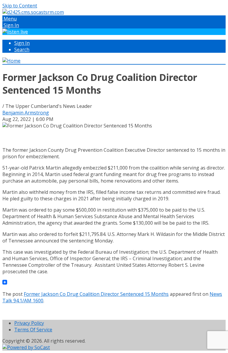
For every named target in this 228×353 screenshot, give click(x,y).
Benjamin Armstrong (25, 112)
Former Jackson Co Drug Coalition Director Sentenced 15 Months (96, 294)
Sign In (22, 43)
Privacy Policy (29, 323)
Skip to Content (19, 5)
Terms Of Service (33, 329)
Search (21, 49)
